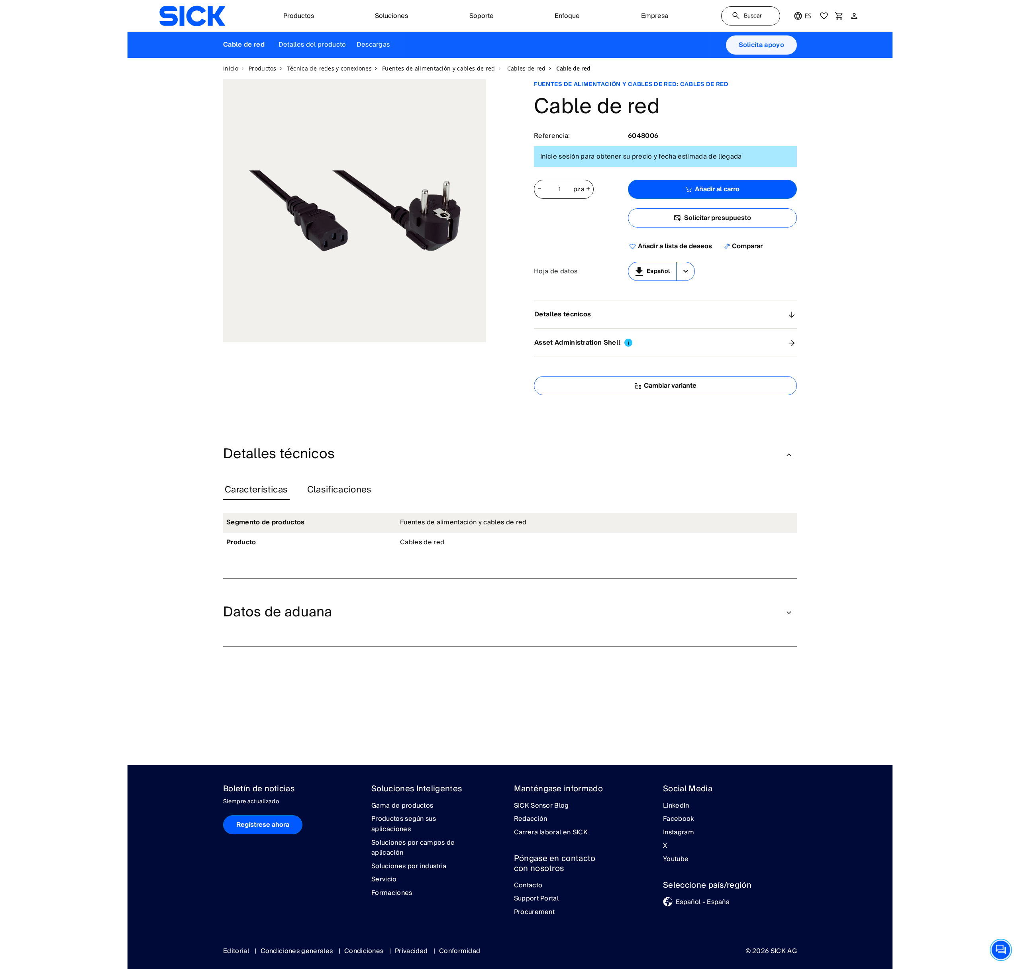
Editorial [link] (237, 951)
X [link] (665, 846)
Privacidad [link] (412, 951)
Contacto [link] (528, 886)
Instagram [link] (678, 833)
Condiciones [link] (364, 951)
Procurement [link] (534, 912)
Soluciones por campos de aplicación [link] (413, 848)
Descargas (373, 44)
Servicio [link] (384, 880)
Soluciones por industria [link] (409, 866)
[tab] (256, 490)
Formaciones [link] (391, 893)
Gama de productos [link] (402, 806)
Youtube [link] (675, 859)
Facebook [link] (678, 819)
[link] (192, 16)
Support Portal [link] (536, 899)
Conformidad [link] (460, 951)
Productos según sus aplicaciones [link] (403, 824)
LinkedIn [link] (676, 806)
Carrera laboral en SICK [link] (551, 833)
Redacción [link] (530, 819)
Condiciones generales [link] (298, 951)
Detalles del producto (312, 44)
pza (579, 189)
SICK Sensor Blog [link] (541, 806)
